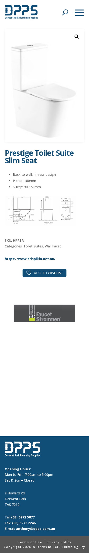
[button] (76, 36)
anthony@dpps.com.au (35, 528)
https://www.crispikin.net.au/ (30, 258)
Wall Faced (53, 246)
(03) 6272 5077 (23, 517)
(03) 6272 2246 (24, 523)
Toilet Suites (33, 246)
